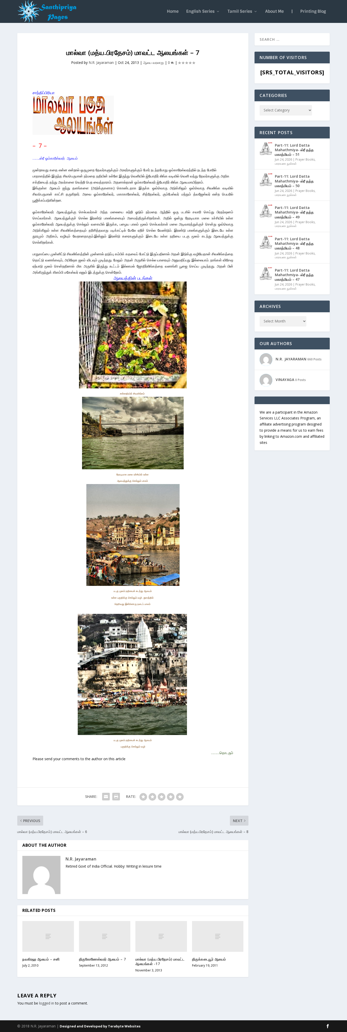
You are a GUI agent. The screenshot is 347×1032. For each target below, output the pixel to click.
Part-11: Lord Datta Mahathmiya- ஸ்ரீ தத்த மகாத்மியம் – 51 (294, 150)
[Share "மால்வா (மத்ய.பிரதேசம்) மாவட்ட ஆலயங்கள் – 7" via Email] (106, 796)
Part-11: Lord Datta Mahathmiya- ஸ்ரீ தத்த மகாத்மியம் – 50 (294, 181)
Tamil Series (240, 11)
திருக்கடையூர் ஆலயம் (209, 959)
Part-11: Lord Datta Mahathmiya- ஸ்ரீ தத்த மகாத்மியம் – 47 (294, 275)
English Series (200, 11)
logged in (46, 1003)
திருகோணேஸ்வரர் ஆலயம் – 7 (102, 959)
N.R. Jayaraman (101, 62)
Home (173, 11)
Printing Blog (313, 11)
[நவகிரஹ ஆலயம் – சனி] (48, 936)
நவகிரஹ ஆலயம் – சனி (41, 959)
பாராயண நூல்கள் (286, 163)
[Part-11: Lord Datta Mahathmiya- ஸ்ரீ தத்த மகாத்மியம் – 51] (266, 148)
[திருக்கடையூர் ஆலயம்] (218, 936)
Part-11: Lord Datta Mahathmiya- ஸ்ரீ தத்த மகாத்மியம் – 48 (294, 243)
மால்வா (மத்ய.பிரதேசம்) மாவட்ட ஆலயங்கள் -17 (159, 961)
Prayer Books (305, 159)
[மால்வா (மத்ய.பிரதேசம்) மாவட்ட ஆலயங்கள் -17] (161, 936)
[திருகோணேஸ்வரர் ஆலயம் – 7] (105, 936)
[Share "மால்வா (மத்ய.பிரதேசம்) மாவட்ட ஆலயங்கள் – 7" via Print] (116, 796)
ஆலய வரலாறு (153, 62)
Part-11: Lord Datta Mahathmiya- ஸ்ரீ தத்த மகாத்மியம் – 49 (294, 212)
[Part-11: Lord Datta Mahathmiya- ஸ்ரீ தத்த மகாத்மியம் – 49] (266, 211)
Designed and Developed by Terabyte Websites (100, 1026)
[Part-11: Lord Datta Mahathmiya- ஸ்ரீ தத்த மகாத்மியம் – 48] (266, 242)
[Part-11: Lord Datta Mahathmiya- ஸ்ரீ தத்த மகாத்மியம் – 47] (266, 273)
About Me (274, 11)
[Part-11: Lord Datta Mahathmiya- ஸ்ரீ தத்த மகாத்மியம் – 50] (266, 179)
